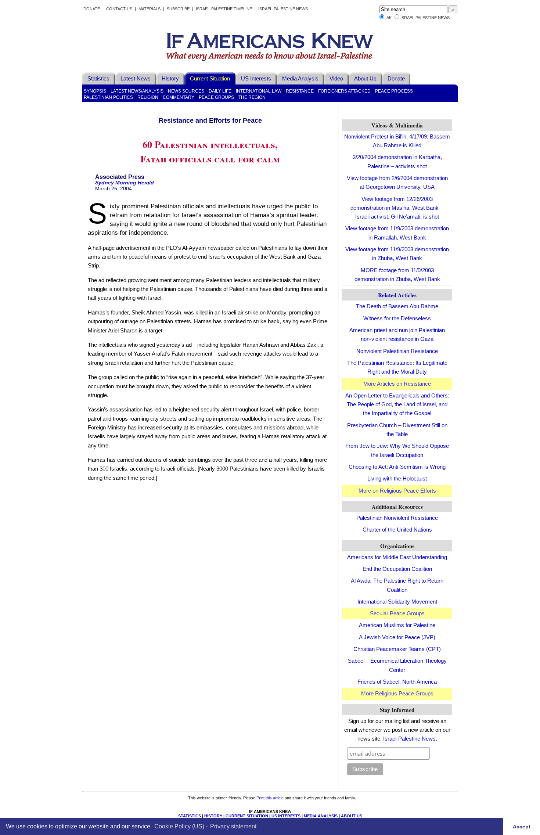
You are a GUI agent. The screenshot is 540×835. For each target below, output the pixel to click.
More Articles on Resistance (397, 384)
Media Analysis (300, 78)
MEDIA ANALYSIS (321, 816)
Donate (91, 9)
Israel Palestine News (425, 17)
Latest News (135, 78)
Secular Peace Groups (397, 613)
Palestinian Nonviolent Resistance (397, 518)
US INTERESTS (285, 816)
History (170, 78)
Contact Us (119, 9)
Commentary (178, 97)
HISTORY (213, 816)
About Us (365, 78)
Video (336, 78)
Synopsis (95, 91)
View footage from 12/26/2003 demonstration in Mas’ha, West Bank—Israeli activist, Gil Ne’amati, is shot (397, 208)
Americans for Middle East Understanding (397, 557)
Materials (149, 9)
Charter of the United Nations (397, 529)
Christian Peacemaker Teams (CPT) (397, 649)
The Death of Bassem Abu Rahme (397, 306)
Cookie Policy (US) (179, 826)
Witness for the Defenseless (397, 318)
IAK (388, 17)
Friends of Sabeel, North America (397, 682)
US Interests (256, 78)
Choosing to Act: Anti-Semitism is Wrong (397, 467)
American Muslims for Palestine (397, 625)
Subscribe (178, 9)
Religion (147, 97)
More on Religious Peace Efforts (397, 490)
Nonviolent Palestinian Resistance (397, 351)
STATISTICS (189, 816)
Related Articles (397, 295)
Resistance (300, 91)
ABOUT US (351, 816)
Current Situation (210, 78)
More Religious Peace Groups (397, 693)
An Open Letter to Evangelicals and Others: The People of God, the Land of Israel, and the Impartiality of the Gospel (397, 404)
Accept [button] (521, 826)
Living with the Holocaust (397, 478)
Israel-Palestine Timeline (224, 9)
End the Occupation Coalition (397, 569)
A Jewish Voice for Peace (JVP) (397, 637)
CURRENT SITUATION (247, 816)
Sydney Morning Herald (124, 183)
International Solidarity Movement (397, 601)
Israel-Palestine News (283, 9)
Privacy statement (233, 826)
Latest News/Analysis (137, 91)
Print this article (270, 798)
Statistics (98, 78)
